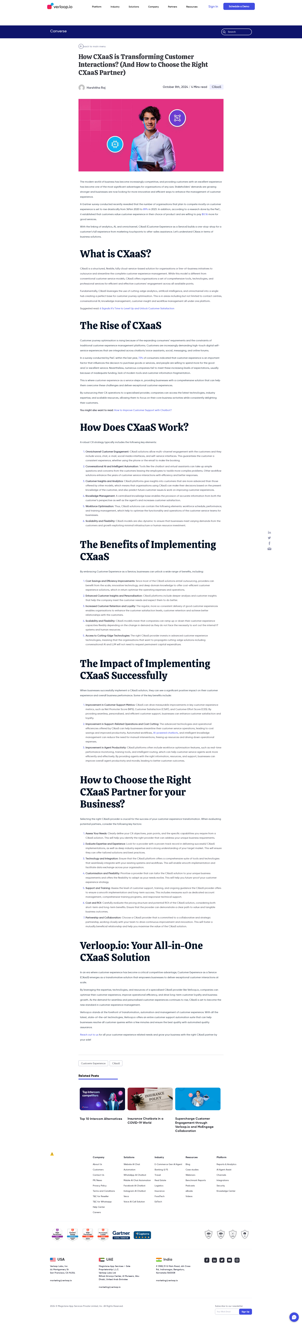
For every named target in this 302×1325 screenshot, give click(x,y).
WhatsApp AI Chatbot (135, 1175)
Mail (269, 548)
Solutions (134, 6)
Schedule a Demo (239, 6)
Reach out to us (89, 1034)
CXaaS (216, 87)
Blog (188, 1164)
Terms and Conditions (104, 1191)
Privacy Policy (99, 1185)
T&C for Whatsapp (102, 1201)
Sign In (213, 6)
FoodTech (160, 1196)
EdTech (158, 1201)
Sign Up (245, 1311)
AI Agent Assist (224, 1169)
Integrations (223, 1180)
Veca (126, 1196)
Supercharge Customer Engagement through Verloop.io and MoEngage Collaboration (194, 1125)
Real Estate (160, 1180)
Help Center (99, 1207)
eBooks (189, 1191)
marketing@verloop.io (61, 1280)
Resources (192, 1157)
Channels (221, 1175)
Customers (98, 1169)
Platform (96, 6)
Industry (115, 6)
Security (221, 1185)
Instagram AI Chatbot (135, 1191)
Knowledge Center (226, 1191)
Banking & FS (161, 1169)
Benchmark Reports (196, 1180)
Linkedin (269, 532)
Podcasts (190, 1185)
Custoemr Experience (93, 1063)
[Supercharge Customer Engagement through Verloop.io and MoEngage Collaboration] (198, 1099)
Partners (172, 6)
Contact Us (98, 1175)
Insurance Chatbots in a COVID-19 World (145, 1121)
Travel (158, 1175)
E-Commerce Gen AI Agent (168, 1164)
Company (98, 1157)
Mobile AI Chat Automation (137, 1180)
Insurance (160, 1191)
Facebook (269, 543)
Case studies (192, 1169)
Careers (97, 1212)
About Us (97, 1164)
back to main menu (94, 46)
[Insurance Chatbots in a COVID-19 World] (150, 1099)
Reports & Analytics (226, 1164)
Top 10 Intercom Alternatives (101, 1119)
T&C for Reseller (101, 1196)
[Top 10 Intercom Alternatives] (102, 1099)
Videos (189, 1196)
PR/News (97, 1180)
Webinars (190, 1175)
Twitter (269, 537)
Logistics (159, 1185)
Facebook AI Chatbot (134, 1185)
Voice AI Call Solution (134, 1201)
